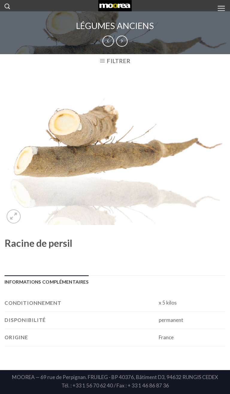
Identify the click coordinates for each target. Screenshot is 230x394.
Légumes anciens (115, 26)
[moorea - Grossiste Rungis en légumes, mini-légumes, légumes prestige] (115, 5)
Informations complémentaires (46, 282)
